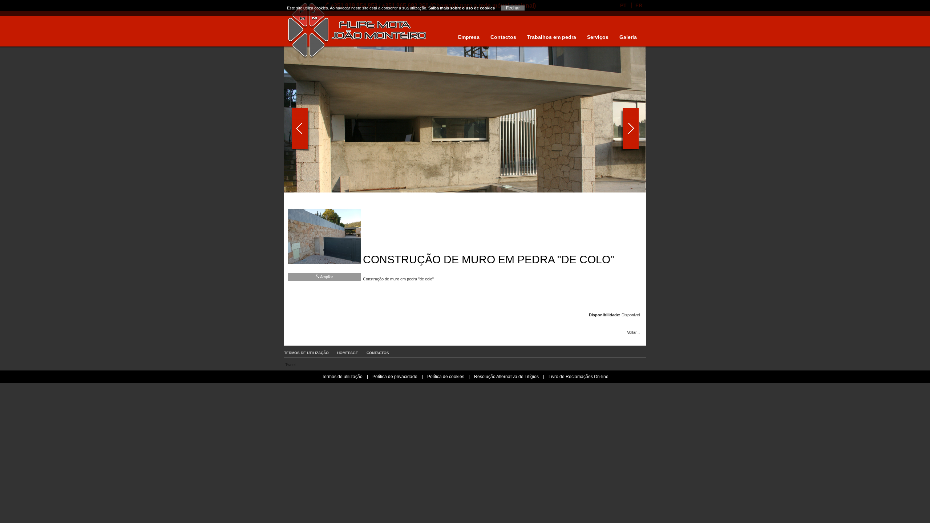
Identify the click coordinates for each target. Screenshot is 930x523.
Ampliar (326, 277)
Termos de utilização (306, 353)
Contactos (503, 37)
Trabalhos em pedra (551, 37)
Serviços (597, 37)
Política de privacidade (394, 376)
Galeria (628, 37)
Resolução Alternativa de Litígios (506, 376)
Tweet (290, 364)
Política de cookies (445, 376)
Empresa (469, 37)
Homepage (347, 353)
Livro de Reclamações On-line (578, 376)
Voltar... (633, 332)
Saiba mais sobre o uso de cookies (461, 8)
